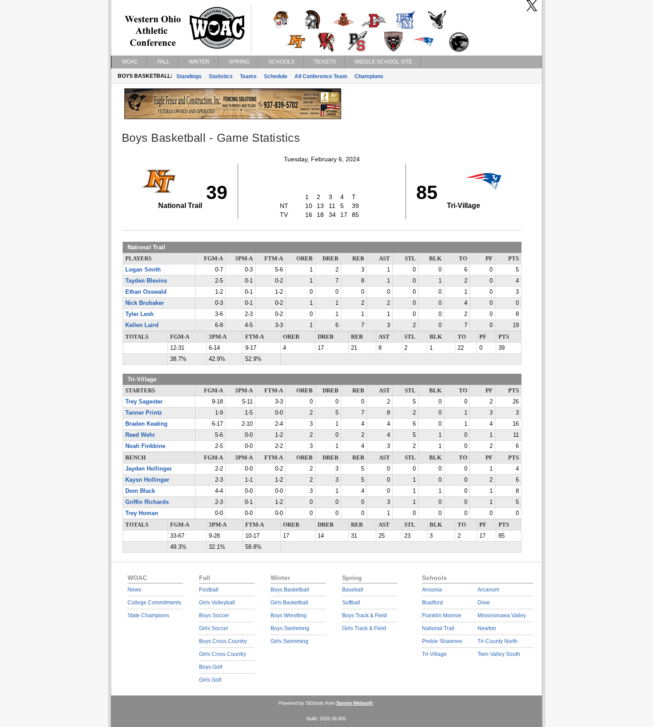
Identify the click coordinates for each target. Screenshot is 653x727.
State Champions (148, 615)
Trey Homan (141, 513)
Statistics (221, 76)
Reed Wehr (140, 435)
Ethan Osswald (146, 292)
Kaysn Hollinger (147, 480)
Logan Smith (143, 270)
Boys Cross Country (223, 641)
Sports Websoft (354, 703)
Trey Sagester (144, 402)
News (134, 590)
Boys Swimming (290, 628)
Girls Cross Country (222, 654)
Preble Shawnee (442, 641)
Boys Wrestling (289, 615)
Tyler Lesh (139, 314)
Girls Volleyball (217, 602)
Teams (248, 76)
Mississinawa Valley (502, 615)
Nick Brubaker (144, 303)
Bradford (432, 602)
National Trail (438, 628)
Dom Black (140, 491)
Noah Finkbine (145, 446)
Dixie (484, 602)
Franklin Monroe (442, 615)
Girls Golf (210, 680)
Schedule (275, 76)
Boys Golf (210, 667)
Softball (351, 602)
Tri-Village (434, 654)
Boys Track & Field (364, 615)
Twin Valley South (499, 654)
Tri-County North (498, 641)
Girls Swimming (289, 641)
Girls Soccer (213, 628)
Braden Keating (146, 424)
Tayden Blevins (146, 281)
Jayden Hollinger (148, 469)
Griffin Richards (147, 502)
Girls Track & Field (364, 628)
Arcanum (488, 590)
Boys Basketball (290, 590)
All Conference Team (321, 76)
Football (209, 590)
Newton (487, 628)
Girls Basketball (289, 602)
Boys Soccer (214, 615)
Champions (368, 76)
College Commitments (154, 602)
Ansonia (432, 590)
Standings (189, 76)
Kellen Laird (142, 325)
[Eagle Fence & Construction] (232, 116)
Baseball (352, 590)
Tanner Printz (143, 413)
